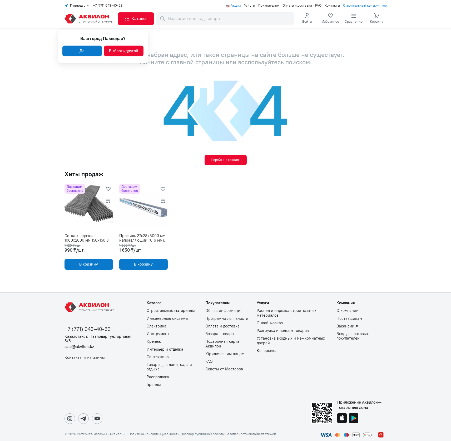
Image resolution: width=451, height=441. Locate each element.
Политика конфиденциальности (154, 434)
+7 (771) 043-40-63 (108, 5)
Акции (236, 5)
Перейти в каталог (225, 160)
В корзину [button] (88, 264)
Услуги (249, 5)
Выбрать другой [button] (123, 50)
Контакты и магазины (85, 357)
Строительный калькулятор (365, 5)
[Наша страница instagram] (70, 418)
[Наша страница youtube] (97, 418)
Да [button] (82, 50)
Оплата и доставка (297, 5)
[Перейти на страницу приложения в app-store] (342, 418)
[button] (136, 18)
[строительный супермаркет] (90, 18)
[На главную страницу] (90, 307)
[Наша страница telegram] (83, 418)
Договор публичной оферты (203, 434)
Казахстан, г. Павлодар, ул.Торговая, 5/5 (99, 338)
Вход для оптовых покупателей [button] (352, 336)
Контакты (332, 5)
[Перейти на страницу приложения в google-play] (353, 418)
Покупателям (268, 5)
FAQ (318, 5)
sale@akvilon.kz (79, 347)
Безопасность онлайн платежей (251, 434)
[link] (330, 18)
